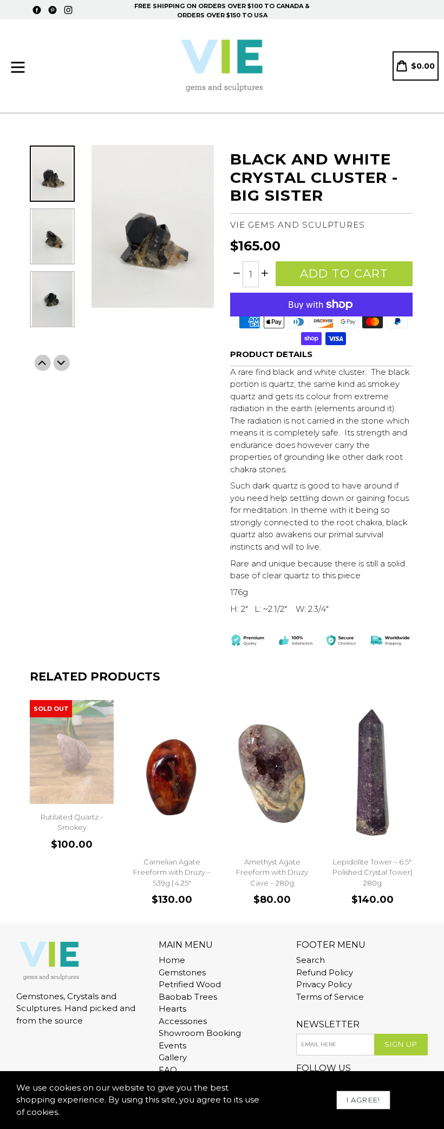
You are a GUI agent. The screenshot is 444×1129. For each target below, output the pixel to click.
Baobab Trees (188, 997)
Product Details (271, 354)
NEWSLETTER (328, 1024)
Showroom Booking (200, 1033)
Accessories (183, 1021)
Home (172, 960)
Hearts (172, 1008)
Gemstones (182, 972)
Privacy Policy (324, 984)
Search (310, 960)
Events (172, 1045)
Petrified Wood (190, 984)
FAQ (168, 1070)
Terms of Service (330, 997)
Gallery (173, 1057)
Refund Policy (324, 972)
